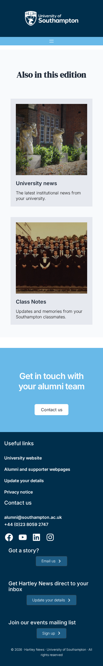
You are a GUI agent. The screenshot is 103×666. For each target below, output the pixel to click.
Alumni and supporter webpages (37, 469)
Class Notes (31, 302)
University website (23, 458)
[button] (51, 561)
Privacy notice (18, 492)
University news (36, 183)
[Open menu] (51, 41)
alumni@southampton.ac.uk (33, 517)
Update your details (24, 480)
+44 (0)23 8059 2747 (26, 524)
